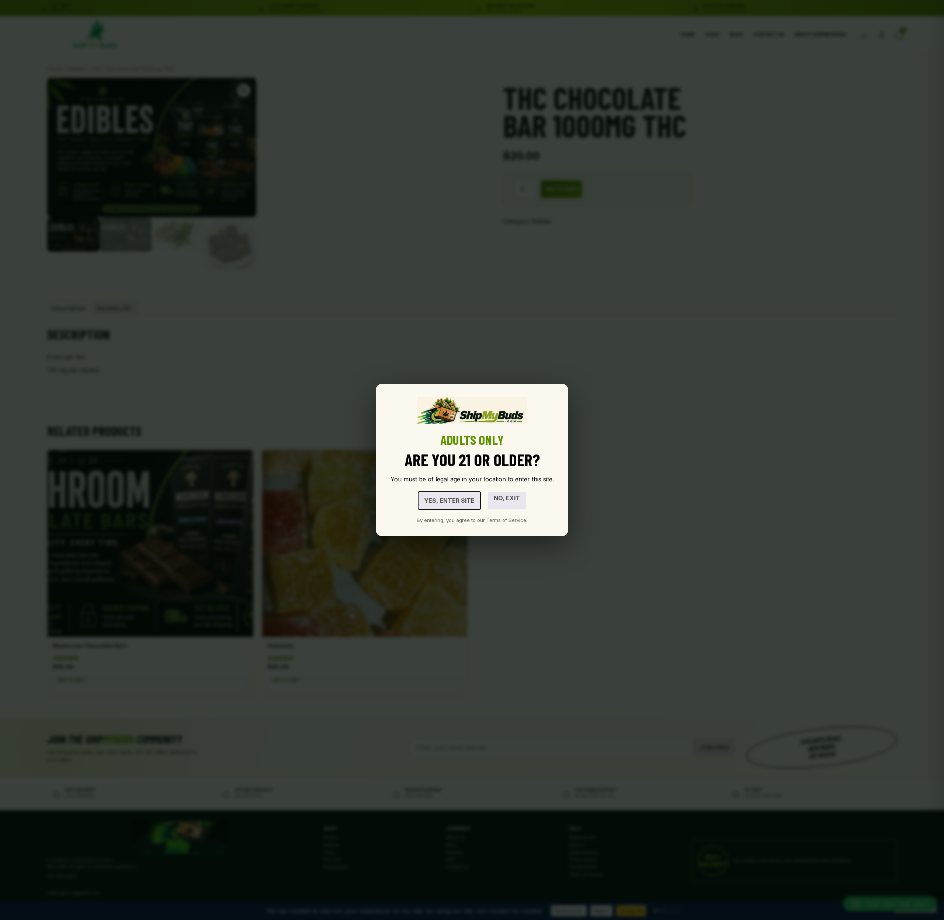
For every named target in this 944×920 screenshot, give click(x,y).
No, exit (507, 498)
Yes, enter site (449, 500)
